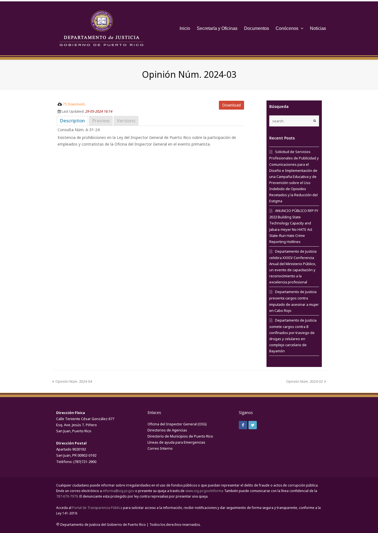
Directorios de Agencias (167, 430)
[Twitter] (252, 425)
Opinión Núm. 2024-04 (73, 381)
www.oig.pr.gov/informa (204, 490)
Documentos (256, 28)
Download (231, 105)
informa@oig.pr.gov (118, 490)
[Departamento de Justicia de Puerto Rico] (101, 28)
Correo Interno (160, 448)
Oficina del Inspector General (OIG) (177, 423)
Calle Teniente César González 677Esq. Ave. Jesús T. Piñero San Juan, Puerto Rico (85, 424)
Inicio (185, 28)
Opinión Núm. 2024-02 (304, 381)
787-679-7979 (67, 496)
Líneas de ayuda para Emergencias (176, 442)
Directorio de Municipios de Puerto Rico (180, 436)
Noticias (318, 28)
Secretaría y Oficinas (217, 28)
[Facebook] (243, 425)
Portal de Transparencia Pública (97, 507)
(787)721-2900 (84, 461)
